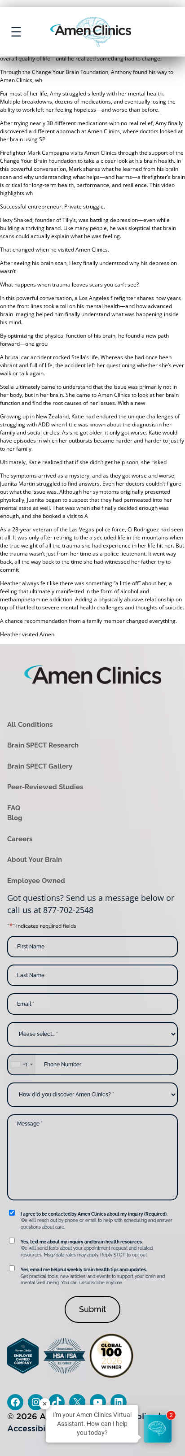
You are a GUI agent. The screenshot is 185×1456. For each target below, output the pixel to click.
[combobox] (21, 1064)
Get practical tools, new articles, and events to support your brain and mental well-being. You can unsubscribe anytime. (93, 1276)
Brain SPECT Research (43, 745)
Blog (14, 818)
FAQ (13, 808)
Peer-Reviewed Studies (45, 787)
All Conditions (30, 725)
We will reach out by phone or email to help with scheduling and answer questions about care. (96, 1221)
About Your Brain (34, 860)
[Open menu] (16, 31)
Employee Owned (36, 881)
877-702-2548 (68, 909)
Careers (19, 839)
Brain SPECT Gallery (39, 766)
